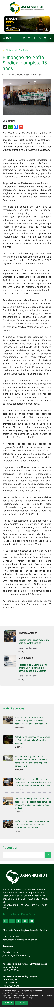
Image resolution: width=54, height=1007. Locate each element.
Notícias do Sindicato (17, 50)
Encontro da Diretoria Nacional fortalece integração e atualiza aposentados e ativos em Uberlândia (31, 720)
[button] (50, 38)
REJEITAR (21, 1003)
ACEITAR (8, 1003)
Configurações (32, 998)
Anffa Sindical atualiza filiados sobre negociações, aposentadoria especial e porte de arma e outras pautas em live (33, 782)
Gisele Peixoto (36, 75)
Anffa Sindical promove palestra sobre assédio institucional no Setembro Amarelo (32, 740)
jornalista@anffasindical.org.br (18, 955)
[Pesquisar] (48, 855)
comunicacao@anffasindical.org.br (20, 939)
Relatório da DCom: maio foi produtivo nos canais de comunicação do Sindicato (33, 668)
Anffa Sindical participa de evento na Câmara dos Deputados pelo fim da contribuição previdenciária (32, 824)
